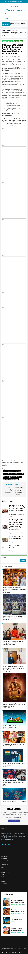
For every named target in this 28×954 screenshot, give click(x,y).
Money (12, 923)
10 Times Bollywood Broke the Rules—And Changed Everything (17, 930)
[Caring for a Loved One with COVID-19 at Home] (14, 800)
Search (4, 557)
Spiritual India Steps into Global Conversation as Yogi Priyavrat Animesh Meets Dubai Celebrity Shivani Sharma (17, 508)
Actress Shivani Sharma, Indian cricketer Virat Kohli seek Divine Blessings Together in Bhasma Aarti (14, 618)
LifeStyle (16, 41)
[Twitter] (6, 844)
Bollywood (14, 913)
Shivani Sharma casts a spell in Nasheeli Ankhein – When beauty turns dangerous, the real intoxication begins (14, 704)
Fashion (23, 904)
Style (21, 41)
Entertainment (20, 913)
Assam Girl (6, 476)
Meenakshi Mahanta (16, 476)
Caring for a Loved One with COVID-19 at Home (14, 801)
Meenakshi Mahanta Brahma (10, 479)
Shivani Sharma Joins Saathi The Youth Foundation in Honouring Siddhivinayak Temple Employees (14, 589)
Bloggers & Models (8, 41)
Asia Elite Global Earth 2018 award (12, 471)
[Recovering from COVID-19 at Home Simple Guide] (14, 781)
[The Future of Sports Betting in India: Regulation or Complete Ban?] (14, 724)
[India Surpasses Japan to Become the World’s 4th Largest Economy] (13, 762)
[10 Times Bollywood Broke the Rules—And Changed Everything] (14, 742)
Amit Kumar (13, 514)
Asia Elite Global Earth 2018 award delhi (13, 473)
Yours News (14, 10)
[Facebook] (2, 844)
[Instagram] (9, 844)
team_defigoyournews (15, 541)
